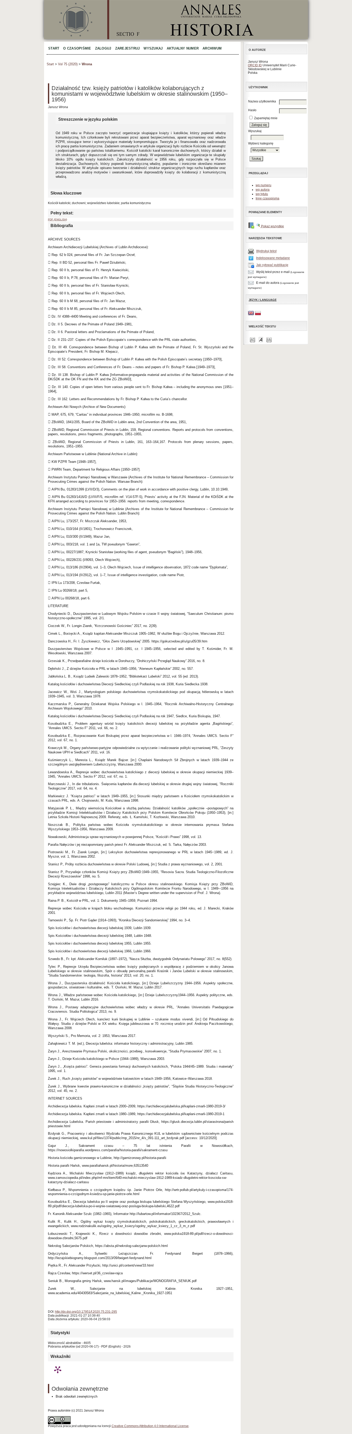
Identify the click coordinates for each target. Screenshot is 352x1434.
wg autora (263, 189)
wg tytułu (262, 194)
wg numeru (263, 185)
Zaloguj (103, 48)
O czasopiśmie (77, 48)
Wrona (87, 64)
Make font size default (260, 339)
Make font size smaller (252, 339)
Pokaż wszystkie (272, 226)
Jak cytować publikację (272, 265)
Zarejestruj (127, 48)
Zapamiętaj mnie (266, 118)
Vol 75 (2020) (68, 64)
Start (53, 48)
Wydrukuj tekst (266, 251)
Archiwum (212, 48)
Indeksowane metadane (273, 258)
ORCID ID (255, 65)
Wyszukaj (153, 48)
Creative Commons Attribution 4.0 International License (150, 1426)
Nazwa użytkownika (262, 101)
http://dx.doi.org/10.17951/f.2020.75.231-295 (86, 1312)
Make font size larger (269, 339)
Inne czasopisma (267, 198)
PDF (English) (57, 219)
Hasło (252, 110)
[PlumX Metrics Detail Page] (57, 1369)
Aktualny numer (183, 48)
